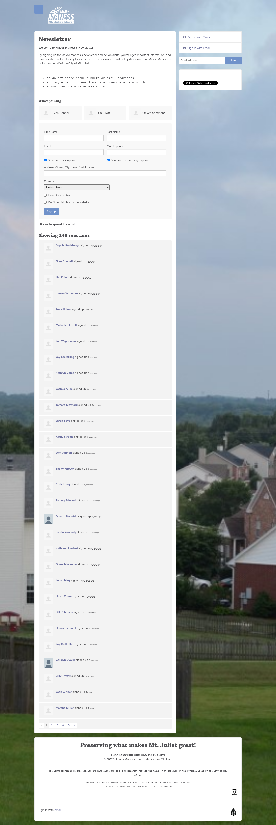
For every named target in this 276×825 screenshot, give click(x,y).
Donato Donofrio (66, 516)
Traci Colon (63, 309)
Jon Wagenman (66, 341)
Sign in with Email (198, 48)
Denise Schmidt (66, 628)
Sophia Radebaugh (68, 245)
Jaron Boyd (63, 420)
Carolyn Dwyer (65, 660)
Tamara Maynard (67, 405)
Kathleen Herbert (67, 548)
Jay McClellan (65, 644)
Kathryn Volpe (65, 373)
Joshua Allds (64, 389)
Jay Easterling (65, 357)
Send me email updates (62, 160)
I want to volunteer (59, 195)
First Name (51, 132)
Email (47, 146)
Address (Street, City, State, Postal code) (69, 167)
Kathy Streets (64, 436)
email (57, 810)
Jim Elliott (103, 113)
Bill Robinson (64, 612)
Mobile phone (115, 146)
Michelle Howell (66, 325)
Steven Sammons (153, 113)
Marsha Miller (65, 708)
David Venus (64, 596)
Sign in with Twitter (199, 37)
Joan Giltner (64, 692)
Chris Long (63, 484)
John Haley (63, 580)
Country (49, 181)
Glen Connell (61, 113)
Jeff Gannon (64, 452)
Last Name (113, 132)
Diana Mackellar (66, 564)
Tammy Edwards (66, 500)
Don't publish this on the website (68, 202)
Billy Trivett (63, 676)
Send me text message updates (131, 160)
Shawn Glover (65, 468)
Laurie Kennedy (66, 532)
